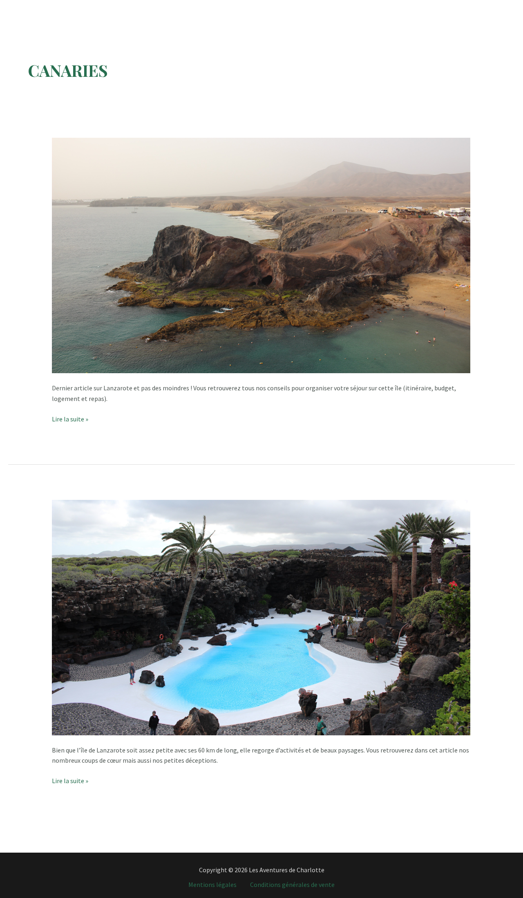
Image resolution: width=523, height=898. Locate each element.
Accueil (118, 6)
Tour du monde (314, 6)
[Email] (509, 7)
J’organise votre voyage (381, 6)
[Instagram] (468, 7)
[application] (182, 6)
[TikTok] (482, 7)
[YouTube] (495, 7)
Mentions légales (212, 884)
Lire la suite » (70, 419)
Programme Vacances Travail (239, 6)
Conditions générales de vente (292, 884)
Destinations (159, 6)
